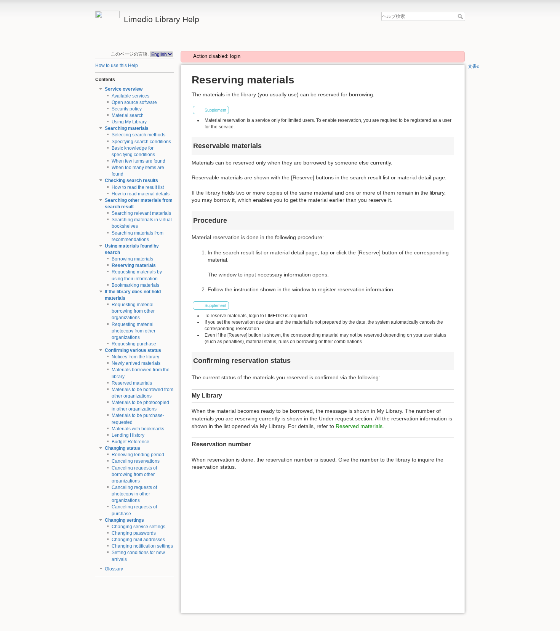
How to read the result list (138, 187)
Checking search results (131, 180)
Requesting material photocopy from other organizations (133, 331)
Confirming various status (133, 350)
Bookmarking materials (135, 285)
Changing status (122, 448)
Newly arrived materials (136, 363)
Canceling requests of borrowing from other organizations (134, 474)
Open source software (134, 102)
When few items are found (138, 161)
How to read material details (141, 193)
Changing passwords (134, 533)
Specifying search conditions (141, 141)
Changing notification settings (142, 546)
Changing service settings (138, 526)
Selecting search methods (138, 134)
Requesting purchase (134, 344)
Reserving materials (134, 265)
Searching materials (127, 128)
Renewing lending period (138, 454)
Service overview (123, 89)
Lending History (128, 435)
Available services (130, 96)
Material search (128, 115)
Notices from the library (135, 356)
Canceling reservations (136, 461)
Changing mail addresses (138, 539)
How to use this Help (116, 65)
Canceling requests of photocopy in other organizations (134, 494)
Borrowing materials (132, 259)
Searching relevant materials (141, 213)
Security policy (127, 109)
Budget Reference (130, 441)
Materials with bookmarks (138, 428)
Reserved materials (132, 383)
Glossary (114, 569)
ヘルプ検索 (461, 16)
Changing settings (124, 520)
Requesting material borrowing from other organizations (133, 311)
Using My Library (129, 122)
